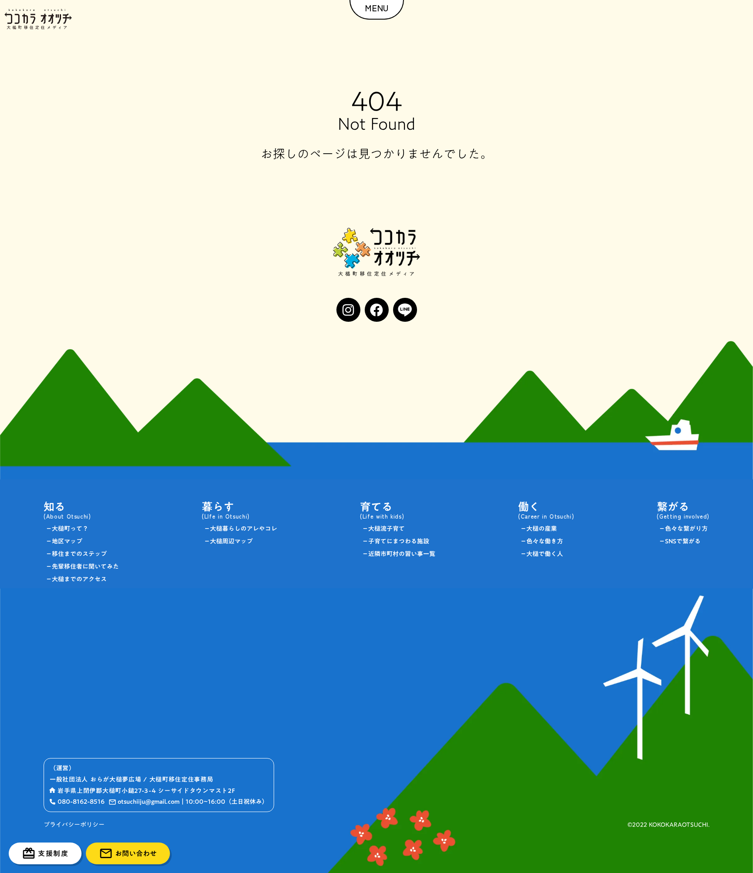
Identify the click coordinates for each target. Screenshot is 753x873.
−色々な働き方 (541, 541)
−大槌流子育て (383, 529)
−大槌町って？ (67, 529)
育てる (376, 506)
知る (54, 506)
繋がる (673, 506)
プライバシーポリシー (74, 825)
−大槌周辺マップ (228, 541)
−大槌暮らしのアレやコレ (240, 529)
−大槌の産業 (538, 529)
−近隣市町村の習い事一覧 (398, 554)
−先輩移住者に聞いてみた (82, 566)
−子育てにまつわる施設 (395, 541)
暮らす (218, 506)
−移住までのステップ (76, 554)
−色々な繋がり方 (683, 529)
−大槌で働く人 (541, 554)
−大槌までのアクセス (76, 579)
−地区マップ (64, 541)
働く (529, 506)
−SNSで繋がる (680, 541)
